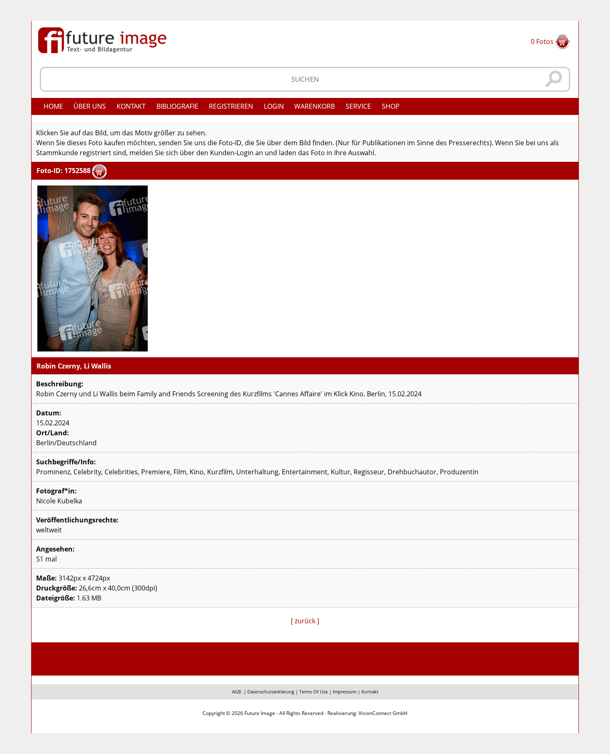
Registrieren (231, 106)
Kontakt (131, 106)
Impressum (344, 691)
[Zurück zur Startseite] (102, 39)
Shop (391, 106)
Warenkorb (314, 106)
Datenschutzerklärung (270, 691)
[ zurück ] (305, 620)
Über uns (89, 106)
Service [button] (358, 106)
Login (274, 106)
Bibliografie (177, 106)
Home (53, 106)
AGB (236, 691)
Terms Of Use (313, 691)
